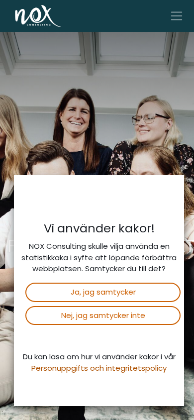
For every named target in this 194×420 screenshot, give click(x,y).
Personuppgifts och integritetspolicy (99, 368)
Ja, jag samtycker (103, 292)
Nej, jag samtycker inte (103, 315)
